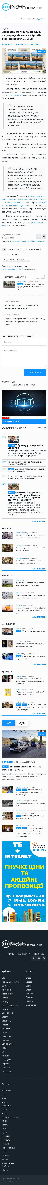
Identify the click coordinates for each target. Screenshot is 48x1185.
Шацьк (5, 1170)
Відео (39, 19)
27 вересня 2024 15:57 (28, 641)
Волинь (18, 653)
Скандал (5, 1040)
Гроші (4, 1048)
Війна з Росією (8, 1013)
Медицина (6, 1059)
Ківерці (5, 1121)
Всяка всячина (8, 1044)
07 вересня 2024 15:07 (30, 787)
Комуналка (6, 990)
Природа (5, 1001)
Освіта (28, 986)
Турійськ (5, 1166)
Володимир (7, 1105)
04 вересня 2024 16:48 (30, 800)
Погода (5, 997)
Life (3, 978)
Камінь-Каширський (10, 1117)
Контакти (24, 953)
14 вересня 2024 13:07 (26, 689)
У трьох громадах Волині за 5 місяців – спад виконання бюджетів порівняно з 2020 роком (24, 321)
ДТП (3, 1052)
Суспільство (20, 532)
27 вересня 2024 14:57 (30, 532)
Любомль (6, 1140)
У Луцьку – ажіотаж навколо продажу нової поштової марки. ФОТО (30, 286)
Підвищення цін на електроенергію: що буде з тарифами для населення (26, 477)
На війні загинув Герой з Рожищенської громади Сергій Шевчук (26, 463)
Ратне (4, 1151)
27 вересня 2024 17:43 (26, 628)
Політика (29, 1001)
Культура (18, 825)
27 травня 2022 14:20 (32, 281)
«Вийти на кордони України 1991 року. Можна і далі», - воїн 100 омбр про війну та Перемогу (24, 496)
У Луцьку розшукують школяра (25, 446)
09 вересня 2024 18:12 (25, 762)
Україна (18, 580)
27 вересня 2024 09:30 (30, 545)
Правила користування (12, 1178)
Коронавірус (7, 993)
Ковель (5, 1124)
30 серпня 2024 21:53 (30, 813)
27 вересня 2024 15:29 (27, 653)
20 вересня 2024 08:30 (27, 605)
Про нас (39, 953)
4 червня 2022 (8, 238)
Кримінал (6, 1028)
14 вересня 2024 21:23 (27, 676)
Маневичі (6, 1144)
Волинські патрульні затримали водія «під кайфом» (26, 470)
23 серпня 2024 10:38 (28, 825)
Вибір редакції (22, 723)
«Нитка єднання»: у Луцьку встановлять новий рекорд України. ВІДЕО (29, 792)
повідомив (16, 95)
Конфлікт (5, 1055)
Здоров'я (30, 982)
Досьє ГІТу (6, 1021)
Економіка (30, 993)
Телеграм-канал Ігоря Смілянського (28, 241)
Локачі (4, 1128)
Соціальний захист (10, 1005)
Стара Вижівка (8, 1163)
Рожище (18, 641)
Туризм (5, 1009)
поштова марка (11, 254)
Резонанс (6, 1067)
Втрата (5, 1017)
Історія (5, 1024)
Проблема (6, 1036)
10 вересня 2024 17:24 (27, 702)
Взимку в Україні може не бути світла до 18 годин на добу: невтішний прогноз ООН (30, 610)
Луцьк (17, 628)
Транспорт (6, 1071)
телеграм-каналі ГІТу (11, 269)
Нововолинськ (8, 1148)
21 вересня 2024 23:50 (27, 580)
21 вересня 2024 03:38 (27, 592)
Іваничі (5, 1113)
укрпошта (14, 249)
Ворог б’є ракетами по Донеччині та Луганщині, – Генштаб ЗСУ (21, 307)
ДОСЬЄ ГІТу (8, 723)
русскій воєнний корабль (16, 260)
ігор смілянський (32, 249)
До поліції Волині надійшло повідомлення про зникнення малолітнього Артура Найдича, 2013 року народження (27, 453)
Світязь (5, 1159)
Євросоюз (6, 1090)
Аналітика (31, 19)
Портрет (5, 1063)
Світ (3, 1094)
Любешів (6, 1136)
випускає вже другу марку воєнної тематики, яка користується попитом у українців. (24, 199)
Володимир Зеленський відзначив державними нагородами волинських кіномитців (30, 681)
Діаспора (6, 986)
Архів (23, 19)
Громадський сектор (10, 982)
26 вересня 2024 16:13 (30, 558)
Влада (28, 978)
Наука (4, 1032)
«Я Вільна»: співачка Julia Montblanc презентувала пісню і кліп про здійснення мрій (31, 707)
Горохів (5, 1109)
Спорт (28, 990)
